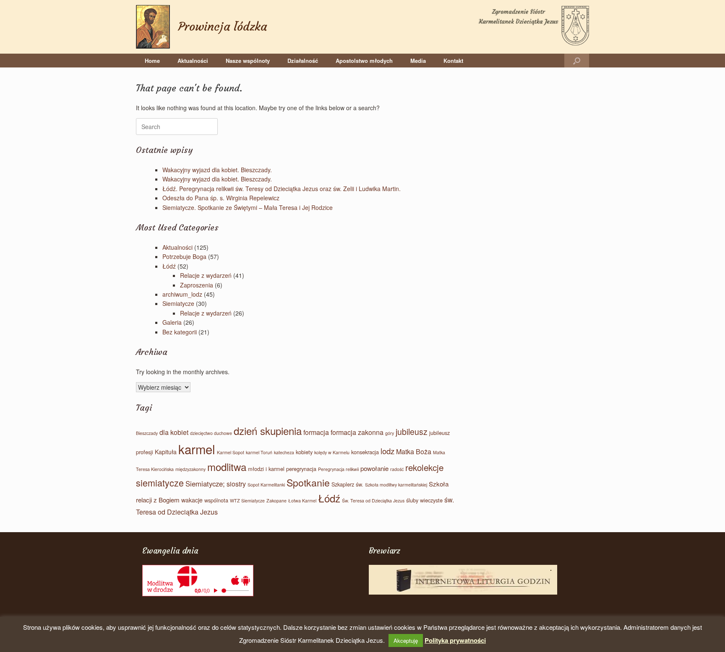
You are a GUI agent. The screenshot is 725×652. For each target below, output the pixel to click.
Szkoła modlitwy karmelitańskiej (396, 484)
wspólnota (216, 500)
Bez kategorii (179, 332)
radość (397, 469)
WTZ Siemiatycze (247, 500)
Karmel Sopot (230, 452)
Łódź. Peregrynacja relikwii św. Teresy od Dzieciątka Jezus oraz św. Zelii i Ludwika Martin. (281, 188)
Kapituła (166, 452)
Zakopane (276, 500)
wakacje (192, 500)
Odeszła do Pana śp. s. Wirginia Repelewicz (220, 198)
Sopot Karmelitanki (266, 484)
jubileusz (412, 431)
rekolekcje (424, 467)
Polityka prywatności (455, 640)
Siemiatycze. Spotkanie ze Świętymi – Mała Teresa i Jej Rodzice (247, 207)
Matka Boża (413, 451)
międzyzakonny (190, 469)
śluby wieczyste (424, 500)
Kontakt (453, 61)
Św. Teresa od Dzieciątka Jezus (373, 500)
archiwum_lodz (182, 294)
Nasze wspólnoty (248, 61)
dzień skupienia (268, 430)
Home (152, 61)
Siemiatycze (178, 303)
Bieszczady (147, 433)
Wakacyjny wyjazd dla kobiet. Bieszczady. (217, 170)
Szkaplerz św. (347, 484)
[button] (576, 60)
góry (389, 433)
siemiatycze (160, 482)
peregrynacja (301, 469)
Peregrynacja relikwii (338, 469)
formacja (316, 432)
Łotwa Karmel (302, 500)
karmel (196, 449)
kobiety (304, 452)
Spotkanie (308, 482)
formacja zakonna (357, 432)
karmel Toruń (259, 452)
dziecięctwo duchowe (211, 433)
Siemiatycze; (205, 484)
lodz (387, 450)
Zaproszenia (196, 285)
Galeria (172, 322)
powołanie (374, 468)
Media (418, 61)
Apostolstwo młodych (364, 61)
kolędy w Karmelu (331, 452)
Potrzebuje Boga (184, 256)
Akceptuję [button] (406, 640)
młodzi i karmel (266, 469)
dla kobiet (173, 432)
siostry (236, 484)
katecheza (284, 452)
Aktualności (192, 61)
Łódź (169, 266)
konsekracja (365, 452)
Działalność (302, 61)
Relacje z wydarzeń (206, 275)
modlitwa (226, 466)
